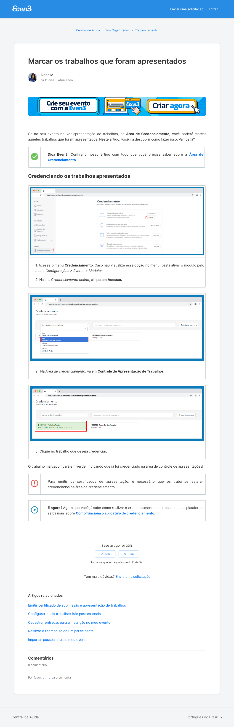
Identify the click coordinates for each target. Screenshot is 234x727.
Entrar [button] (213, 9)
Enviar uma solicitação (186, 9)
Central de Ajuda (88, 30)
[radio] (105, 554)
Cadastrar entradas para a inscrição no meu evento (69, 622)
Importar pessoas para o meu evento (58, 639)
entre (47, 677)
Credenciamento (146, 30)
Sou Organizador (117, 30)
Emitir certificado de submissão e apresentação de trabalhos (77, 605)
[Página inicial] (22, 11)
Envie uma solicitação (133, 576)
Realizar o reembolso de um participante (61, 631)
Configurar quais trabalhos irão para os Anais (64, 614)
